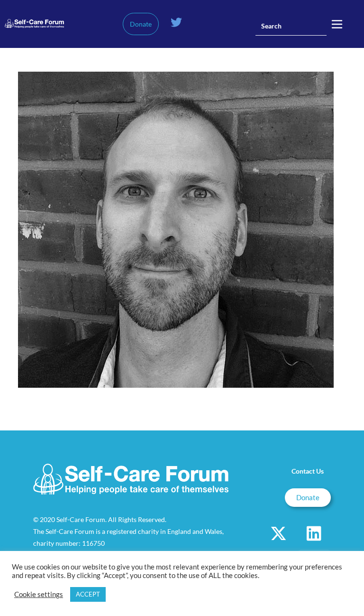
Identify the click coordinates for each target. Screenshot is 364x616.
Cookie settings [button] (38, 594)
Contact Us (307, 471)
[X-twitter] (278, 533)
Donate (141, 24)
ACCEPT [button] (88, 594)
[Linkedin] (314, 533)
